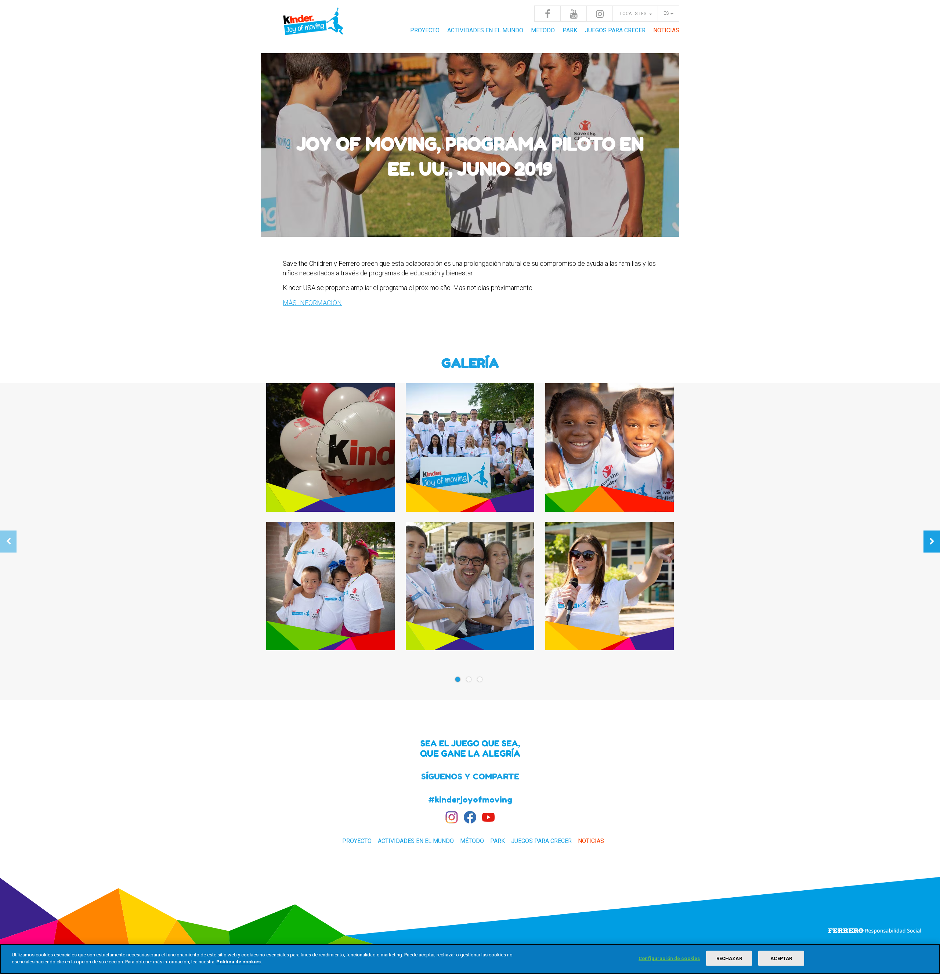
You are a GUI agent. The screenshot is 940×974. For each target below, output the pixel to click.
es (666, 13)
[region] (470, 959)
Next (931, 542)
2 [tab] (470, 682)
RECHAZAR (729, 958)
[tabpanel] (470, 521)
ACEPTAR (781, 958)
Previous (8, 542)
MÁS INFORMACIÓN (312, 303)
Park (570, 30)
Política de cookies (238, 961)
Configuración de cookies (669, 958)
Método (543, 30)
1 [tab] (459, 682)
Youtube (573, 13)
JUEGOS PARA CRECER (615, 30)
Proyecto (425, 30)
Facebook (547, 13)
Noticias (666, 30)
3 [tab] (481, 682)
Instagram (599, 13)
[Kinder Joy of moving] (314, 26)
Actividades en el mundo (485, 30)
